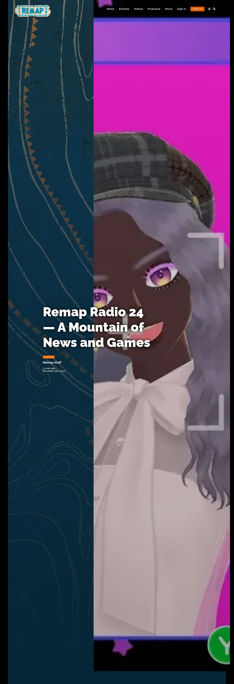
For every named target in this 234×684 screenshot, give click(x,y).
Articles (124, 8)
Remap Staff (52, 362)
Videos (138, 8)
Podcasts (154, 8)
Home (110, 8)
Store (169, 8)
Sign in (181, 8)
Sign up (198, 9)
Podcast (49, 357)
